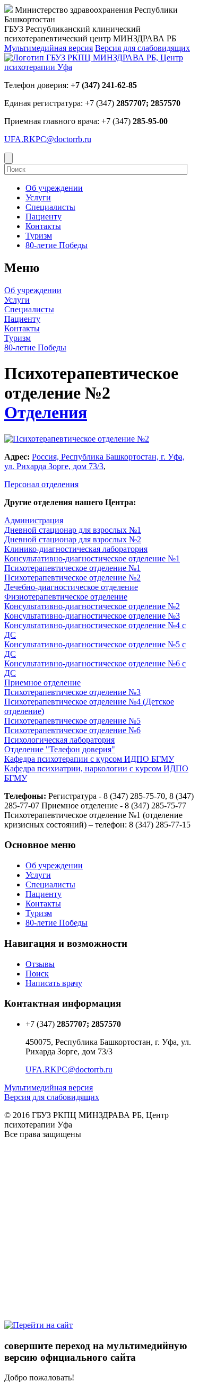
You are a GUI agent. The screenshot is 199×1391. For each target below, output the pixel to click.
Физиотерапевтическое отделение (65, 596)
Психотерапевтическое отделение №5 (72, 720)
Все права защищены (42, 1134)
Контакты (22, 328)
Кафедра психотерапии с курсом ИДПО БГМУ (89, 758)
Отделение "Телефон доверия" (59, 749)
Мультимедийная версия (48, 47)
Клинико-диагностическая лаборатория (76, 548)
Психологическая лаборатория (59, 739)
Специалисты (29, 309)
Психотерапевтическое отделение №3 (72, 692)
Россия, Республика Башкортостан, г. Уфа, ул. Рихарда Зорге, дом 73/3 (94, 461)
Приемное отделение (42, 682)
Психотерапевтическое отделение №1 (72, 568)
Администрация (33, 520)
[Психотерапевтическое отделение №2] (76, 438)
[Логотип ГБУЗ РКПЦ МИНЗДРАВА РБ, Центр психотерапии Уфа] (99, 67)
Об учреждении (33, 290)
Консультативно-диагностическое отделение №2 (92, 606)
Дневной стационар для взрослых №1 (72, 529)
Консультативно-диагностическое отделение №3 (92, 615)
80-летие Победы (35, 347)
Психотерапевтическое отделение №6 (72, 730)
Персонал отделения (41, 484)
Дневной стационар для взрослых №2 (72, 539)
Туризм (17, 337)
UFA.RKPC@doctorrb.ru (47, 139)
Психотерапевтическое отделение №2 (72, 577)
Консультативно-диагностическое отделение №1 (92, 558)
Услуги (17, 299)
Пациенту (22, 318)
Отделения (45, 412)
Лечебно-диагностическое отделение (71, 587)
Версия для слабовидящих (142, 47)
